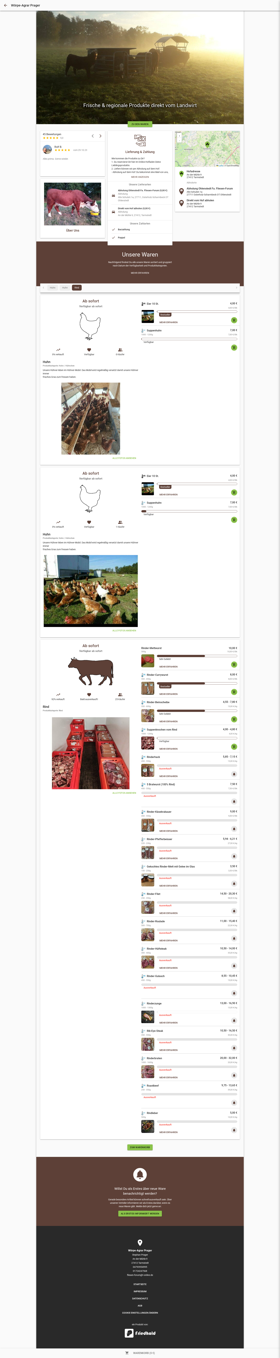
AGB (140, 1305)
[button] (207, 145)
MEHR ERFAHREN (168, 322)
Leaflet (220, 166)
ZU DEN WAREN (140, 124)
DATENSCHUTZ (140, 1298)
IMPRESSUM (140, 1291)
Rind (77, 287)
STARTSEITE (140, 1284)
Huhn (52, 287)
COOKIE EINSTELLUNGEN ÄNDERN (140, 1312)
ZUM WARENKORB (140, 1147)
